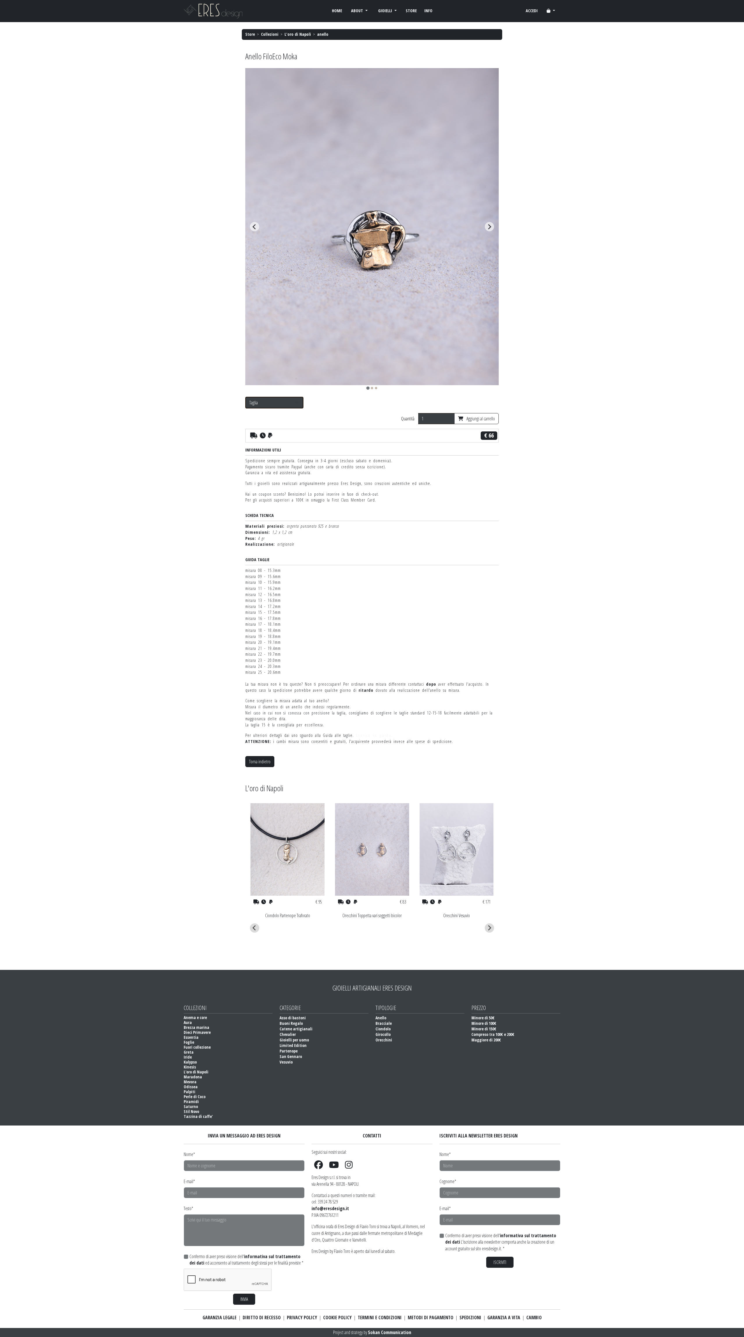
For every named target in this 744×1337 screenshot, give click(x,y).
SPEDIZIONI (470, 1317)
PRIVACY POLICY (302, 1317)
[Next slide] (489, 226)
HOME (337, 10)
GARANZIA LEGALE (220, 1317)
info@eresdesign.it (330, 1208)
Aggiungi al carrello (480, 418)
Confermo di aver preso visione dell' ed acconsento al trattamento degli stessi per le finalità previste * (246, 1259)
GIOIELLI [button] (385, 10)
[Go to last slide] (254, 226)
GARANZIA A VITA (503, 1317)
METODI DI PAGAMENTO (430, 1317)
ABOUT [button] (357, 10)
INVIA (244, 1299)
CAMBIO (534, 1317)
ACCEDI (532, 10)
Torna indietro (260, 761)
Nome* (189, 1154)
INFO (428, 10)
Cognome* (447, 1181)
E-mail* (189, 1181)
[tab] (367, 388)
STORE (411, 10)
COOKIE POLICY (337, 1317)
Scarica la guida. (374, 735)
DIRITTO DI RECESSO (262, 1317)
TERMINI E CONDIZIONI (380, 1317)
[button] (550, 10)
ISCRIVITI (499, 1262)
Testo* (188, 1208)
